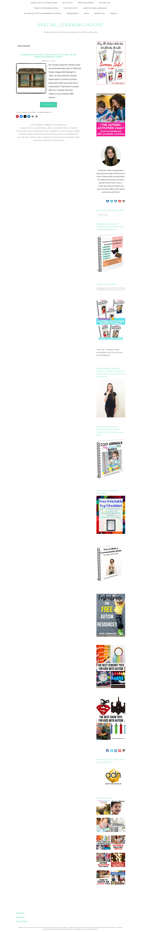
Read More (48, 104)
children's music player (64, 128)
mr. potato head (33, 137)
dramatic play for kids (61, 131)
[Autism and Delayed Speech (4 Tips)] (118, 843)
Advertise (20, 913)
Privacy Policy (22, 921)
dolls (30, 131)
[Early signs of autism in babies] (103, 826)
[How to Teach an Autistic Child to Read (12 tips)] (103, 879)
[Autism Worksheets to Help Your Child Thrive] (118, 826)
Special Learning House (70, 24)
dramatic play (41, 131)
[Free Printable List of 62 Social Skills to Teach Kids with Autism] (103, 861)
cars (49, 128)
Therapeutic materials (55, 125)
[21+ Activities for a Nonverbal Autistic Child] (118, 809)
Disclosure (20, 917)
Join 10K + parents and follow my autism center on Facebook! (109, 352)
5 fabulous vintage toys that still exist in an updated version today (48, 56)
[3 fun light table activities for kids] (118, 861)
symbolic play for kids (54, 137)
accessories (39, 128)
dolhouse (21, 131)
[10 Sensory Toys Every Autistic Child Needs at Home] (103, 843)
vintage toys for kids (53, 140)
